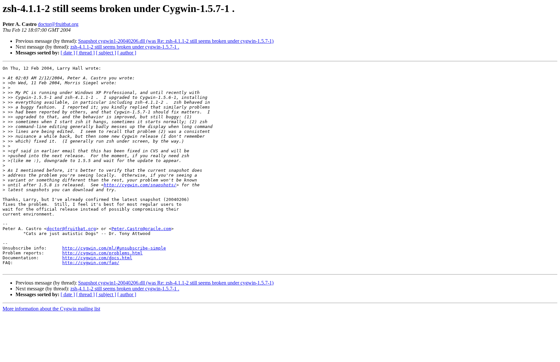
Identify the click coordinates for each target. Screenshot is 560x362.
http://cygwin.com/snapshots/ (140, 184)
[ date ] (68, 52)
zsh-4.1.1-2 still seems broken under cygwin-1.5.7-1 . (124, 47)
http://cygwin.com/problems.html (102, 253)
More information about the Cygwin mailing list (51, 308)
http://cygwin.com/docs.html (97, 257)
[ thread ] (85, 52)
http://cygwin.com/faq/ (90, 262)
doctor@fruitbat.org (58, 24)
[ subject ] (106, 52)
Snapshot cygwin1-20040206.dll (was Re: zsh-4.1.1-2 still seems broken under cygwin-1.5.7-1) (176, 41)
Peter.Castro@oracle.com (141, 228)
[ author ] (126, 52)
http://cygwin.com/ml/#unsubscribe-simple (114, 248)
